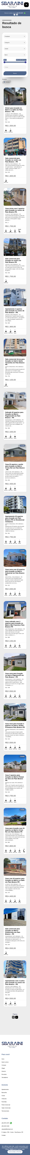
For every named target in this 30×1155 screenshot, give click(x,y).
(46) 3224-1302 (5, 1126)
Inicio (3, 1059)
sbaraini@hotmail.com (7, 1129)
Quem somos (5, 1062)
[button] (26, 4)
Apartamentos (5, 1089)
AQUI (11, 1149)
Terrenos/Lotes (5, 1111)
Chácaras (4, 1098)
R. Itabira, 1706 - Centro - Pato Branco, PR (12, 1132)
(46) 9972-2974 (5, 1123)
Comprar (4, 1065)
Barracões (4, 1092)
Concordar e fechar (15, 1152)
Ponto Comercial (6, 1104)
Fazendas (4, 1101)
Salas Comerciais (6, 1108)
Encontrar (4, 1074)
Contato (4, 1135)
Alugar (3, 1068)
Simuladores (5, 1077)
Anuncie (4, 1071)
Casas (3, 1095)
